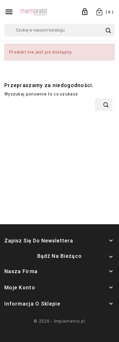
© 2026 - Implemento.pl (59, 321)
